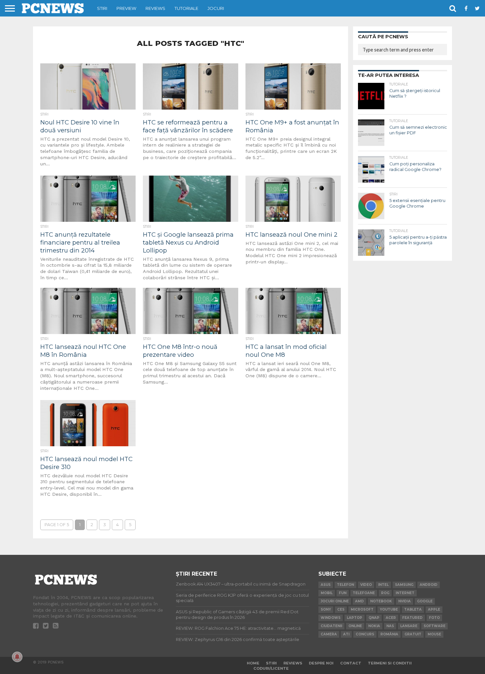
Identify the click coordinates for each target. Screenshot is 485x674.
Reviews (155, 8)
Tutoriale (186, 8)
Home (253, 663)
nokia (374, 626)
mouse (434, 634)
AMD (359, 601)
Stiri (102, 8)
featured (412, 618)
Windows (330, 618)
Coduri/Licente (271, 668)
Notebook (381, 601)
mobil (327, 593)
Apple (434, 609)
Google (425, 601)
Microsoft (362, 609)
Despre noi (321, 663)
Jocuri (216, 8)
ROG (385, 593)
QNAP (374, 618)
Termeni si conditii (390, 663)
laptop (354, 618)
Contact (350, 663)
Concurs (365, 634)
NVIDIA (404, 601)
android (428, 585)
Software (434, 626)
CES (340, 609)
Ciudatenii (331, 626)
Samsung (404, 585)
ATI (346, 634)
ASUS (326, 585)
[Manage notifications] (17, 657)
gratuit (412, 634)
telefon (345, 585)
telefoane (364, 593)
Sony (326, 609)
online (355, 626)
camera (329, 634)
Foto (434, 618)
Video (366, 585)
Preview (126, 8)
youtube (389, 609)
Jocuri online (335, 601)
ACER (391, 618)
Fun (342, 593)
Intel (383, 585)
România (389, 634)
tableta (413, 609)
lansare (408, 626)
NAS (390, 626)
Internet (405, 593)
